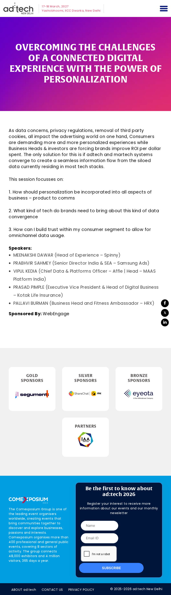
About (23, 589)
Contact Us (52, 589)
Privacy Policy (81, 589)
